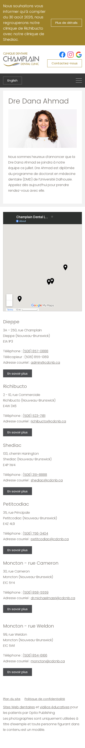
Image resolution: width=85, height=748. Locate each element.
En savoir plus (17, 373)
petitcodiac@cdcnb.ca (50, 539)
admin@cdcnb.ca (45, 362)
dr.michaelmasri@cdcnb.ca (53, 598)
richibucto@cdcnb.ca (48, 421)
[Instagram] (70, 55)
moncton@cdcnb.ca (48, 661)
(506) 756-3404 (35, 533)
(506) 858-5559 (35, 592)
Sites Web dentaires (19, 707)
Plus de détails (66, 22)
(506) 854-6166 (35, 655)
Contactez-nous (65, 63)
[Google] (79, 55)
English (12, 80)
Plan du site (11, 699)
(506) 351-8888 (35, 474)
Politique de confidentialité (45, 699)
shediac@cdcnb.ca (47, 480)
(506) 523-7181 (34, 415)
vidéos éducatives (55, 707)
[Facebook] (62, 55)
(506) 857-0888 (35, 351)
